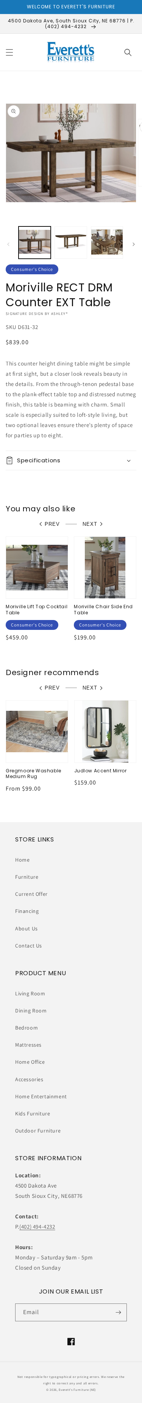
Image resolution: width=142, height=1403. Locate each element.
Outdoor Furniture (38, 1130)
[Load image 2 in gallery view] (71, 242)
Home (22, 859)
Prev (52, 524)
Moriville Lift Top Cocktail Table (36, 609)
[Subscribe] (118, 1312)
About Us (26, 928)
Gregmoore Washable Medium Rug (33, 774)
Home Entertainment (41, 1096)
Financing (27, 911)
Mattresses (28, 1044)
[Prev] (8, 244)
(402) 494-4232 (37, 1226)
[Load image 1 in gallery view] (35, 242)
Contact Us (28, 945)
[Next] (133, 244)
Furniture (26, 876)
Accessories (29, 1079)
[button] (9, 52)
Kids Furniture (32, 1113)
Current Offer (31, 894)
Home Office (30, 1061)
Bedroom (26, 1027)
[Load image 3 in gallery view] (107, 242)
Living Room (30, 993)
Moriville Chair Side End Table (103, 609)
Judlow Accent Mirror (100, 771)
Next (90, 524)
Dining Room (31, 1010)
